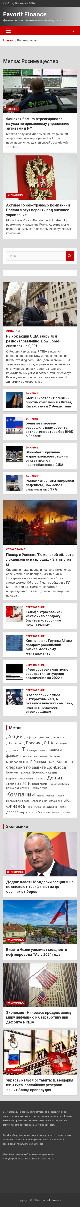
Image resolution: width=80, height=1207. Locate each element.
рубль (38, 812)
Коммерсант (39, 788)
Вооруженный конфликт (19, 778)
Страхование (15, 549)
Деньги (55, 778)
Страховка (55, 801)
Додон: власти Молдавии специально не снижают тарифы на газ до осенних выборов (40, 887)
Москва (41, 795)
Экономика (15, 195)
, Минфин (44, 737)
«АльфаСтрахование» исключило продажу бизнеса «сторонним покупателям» (44, 618)
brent (15, 750)
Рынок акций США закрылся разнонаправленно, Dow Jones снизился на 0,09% (33, 341)
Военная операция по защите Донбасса (39, 764)
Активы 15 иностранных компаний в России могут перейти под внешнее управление (38, 210)
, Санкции (61, 743)
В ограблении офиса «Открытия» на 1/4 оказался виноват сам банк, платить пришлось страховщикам (49, 703)
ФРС (67, 800)
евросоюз (26, 812)
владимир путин (54, 807)
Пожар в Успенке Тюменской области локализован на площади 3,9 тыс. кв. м (40, 559)
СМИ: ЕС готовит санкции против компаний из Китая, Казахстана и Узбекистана (49, 402)
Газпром (40, 778)
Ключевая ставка (17, 788)
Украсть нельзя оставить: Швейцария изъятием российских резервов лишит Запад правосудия (39, 1085)
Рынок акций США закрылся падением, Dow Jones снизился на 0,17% (50, 485)
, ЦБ (8, 750)
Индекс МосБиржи (59, 784)
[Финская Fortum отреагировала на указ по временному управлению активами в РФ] (40, 91)
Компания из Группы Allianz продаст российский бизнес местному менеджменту (49, 647)
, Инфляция (30, 737)
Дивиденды (13, 783)
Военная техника (18, 772)
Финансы (13, 331)
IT (22, 749)
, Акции (14, 736)
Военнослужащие (44, 772)
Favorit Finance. (25, 14)
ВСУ (51, 762)
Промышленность (18, 800)
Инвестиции (37, 783)
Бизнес (12, 109)
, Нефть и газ (58, 737)
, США (47, 743)
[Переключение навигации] (8, 30)
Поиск (70, 256)
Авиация (32, 750)
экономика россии (57, 812)
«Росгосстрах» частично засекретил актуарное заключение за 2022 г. (47, 673)
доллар (12, 812)
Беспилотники (30, 756)
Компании (20, 794)
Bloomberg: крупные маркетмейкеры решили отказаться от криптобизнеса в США (47, 458)
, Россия (32, 742)
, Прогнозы (14, 743)
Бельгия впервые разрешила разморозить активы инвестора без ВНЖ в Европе (49, 429)
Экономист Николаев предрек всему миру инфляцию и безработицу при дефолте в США (39, 1017)
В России (38, 762)
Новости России (55, 795)
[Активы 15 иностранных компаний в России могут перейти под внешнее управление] (40, 177)
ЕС (24, 783)
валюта (34, 806)
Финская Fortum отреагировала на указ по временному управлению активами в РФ (37, 124)
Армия (43, 750)
